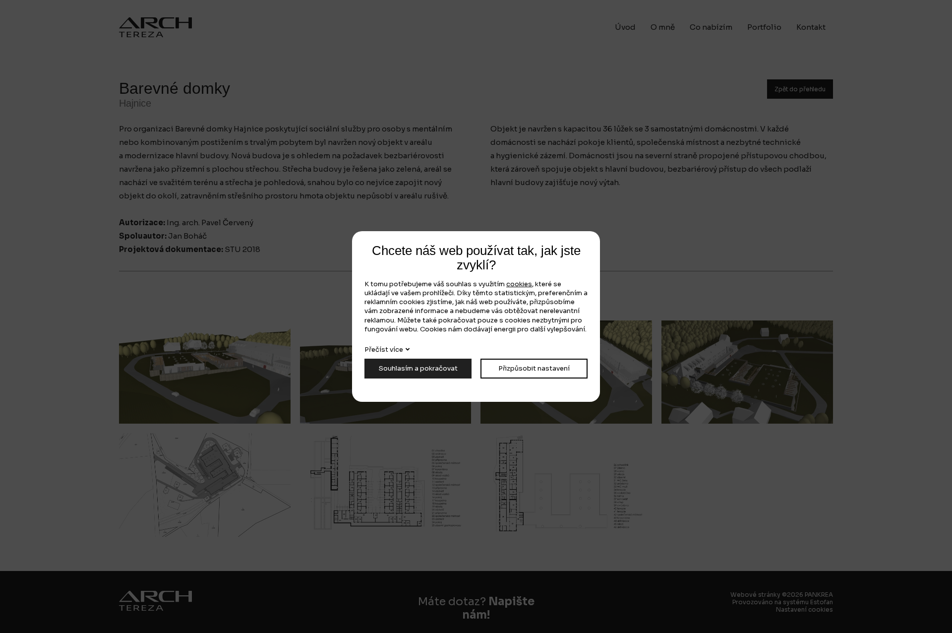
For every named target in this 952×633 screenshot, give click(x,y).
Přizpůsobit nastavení (534, 368)
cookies (519, 284)
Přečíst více (383, 349)
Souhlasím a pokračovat (418, 368)
